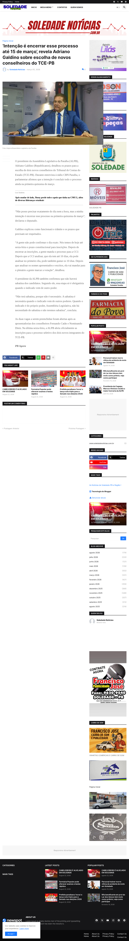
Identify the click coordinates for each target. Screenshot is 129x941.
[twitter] (118, 2)
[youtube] (122, 2)
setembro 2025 (107, 602)
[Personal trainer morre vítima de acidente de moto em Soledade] (95, 361)
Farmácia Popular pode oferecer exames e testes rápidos (42, 391)
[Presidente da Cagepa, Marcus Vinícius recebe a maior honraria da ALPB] (95, 389)
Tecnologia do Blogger (101, 491)
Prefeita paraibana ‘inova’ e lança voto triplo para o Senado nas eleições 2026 (71, 391)
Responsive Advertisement (108, 414)
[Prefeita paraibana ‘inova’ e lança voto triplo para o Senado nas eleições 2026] (73, 378)
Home (17, 2)
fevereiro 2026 (107, 580)
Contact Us (121, 934)
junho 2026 (107, 561)
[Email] (48, 357)
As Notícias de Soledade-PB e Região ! (105, 485)
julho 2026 (107, 557)
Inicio (34, 7)
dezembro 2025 (107, 588)
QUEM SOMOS (77, 7)
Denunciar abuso (99, 498)
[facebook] (114, 2)
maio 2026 (107, 566)
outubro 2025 (107, 597)
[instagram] (113, 920)
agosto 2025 (107, 606)
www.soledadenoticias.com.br (107, 443)
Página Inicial (94, 787)
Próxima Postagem (76, 428)
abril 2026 (107, 571)
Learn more (24, 928)
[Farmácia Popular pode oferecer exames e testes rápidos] (44, 378)
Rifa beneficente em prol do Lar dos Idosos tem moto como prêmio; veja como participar (113, 374)
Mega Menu (45, 7)
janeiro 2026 (107, 584)
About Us (95, 934)
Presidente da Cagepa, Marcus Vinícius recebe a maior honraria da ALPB (114, 388)
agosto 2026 (107, 553)
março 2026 (107, 575)
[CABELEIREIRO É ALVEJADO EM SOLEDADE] (15, 378)
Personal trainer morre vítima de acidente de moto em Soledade (114, 360)
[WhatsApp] (38, 357)
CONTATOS (62, 7)
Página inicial (8, 41)
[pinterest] (125, 2)
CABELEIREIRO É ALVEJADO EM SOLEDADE (15, 390)
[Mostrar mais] (53, 357)
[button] (118, 7)
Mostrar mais (101, 622)
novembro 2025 (107, 593)
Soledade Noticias (105, 620)
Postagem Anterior (11, 428)
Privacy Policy (8, 2)
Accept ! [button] (11, 934)
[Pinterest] (43, 357)
